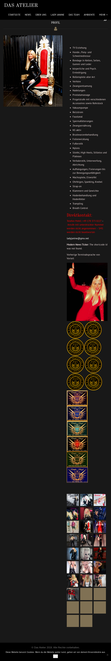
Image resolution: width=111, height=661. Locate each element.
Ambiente (89, 14)
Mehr (102, 14)
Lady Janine (57, 14)
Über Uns (40, 14)
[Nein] (107, 654)
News (28, 14)
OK (55, 656)
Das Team (74, 14)
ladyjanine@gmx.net (78, 238)
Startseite (14, 14)
